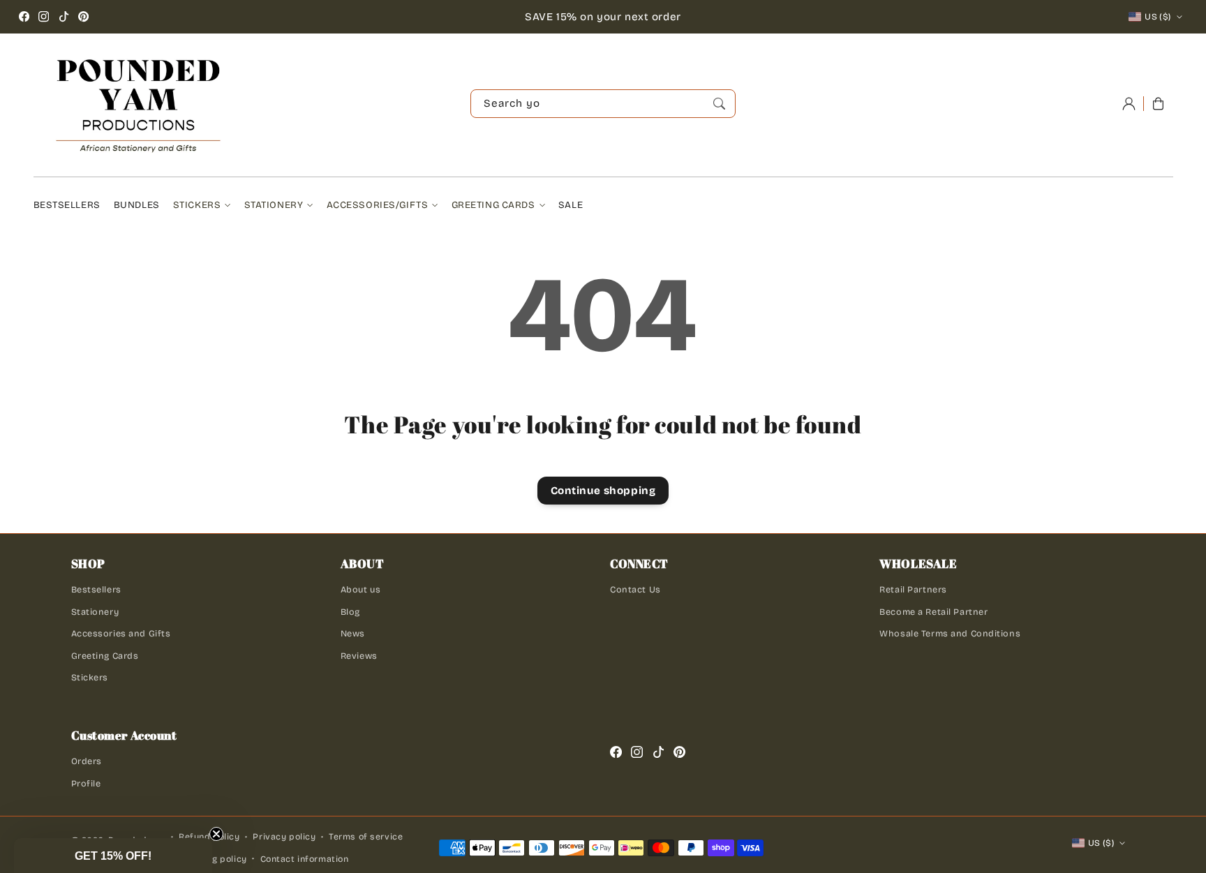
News (353, 633)
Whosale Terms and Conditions (949, 633)
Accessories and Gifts (121, 633)
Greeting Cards (105, 655)
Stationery (95, 611)
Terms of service (366, 837)
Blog (350, 611)
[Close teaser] (216, 834)
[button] (113, 855)
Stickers (90, 677)
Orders (86, 761)
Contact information (304, 859)
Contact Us (635, 589)
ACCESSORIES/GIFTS (378, 205)
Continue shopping (603, 490)
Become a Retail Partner (933, 611)
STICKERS (197, 205)
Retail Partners (913, 589)
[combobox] (603, 104)
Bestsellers (96, 589)
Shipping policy (213, 859)
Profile (86, 783)
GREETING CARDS (493, 205)
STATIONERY (274, 205)
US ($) (1157, 17)
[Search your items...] (719, 103)
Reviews (359, 655)
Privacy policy (284, 837)
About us (361, 589)
